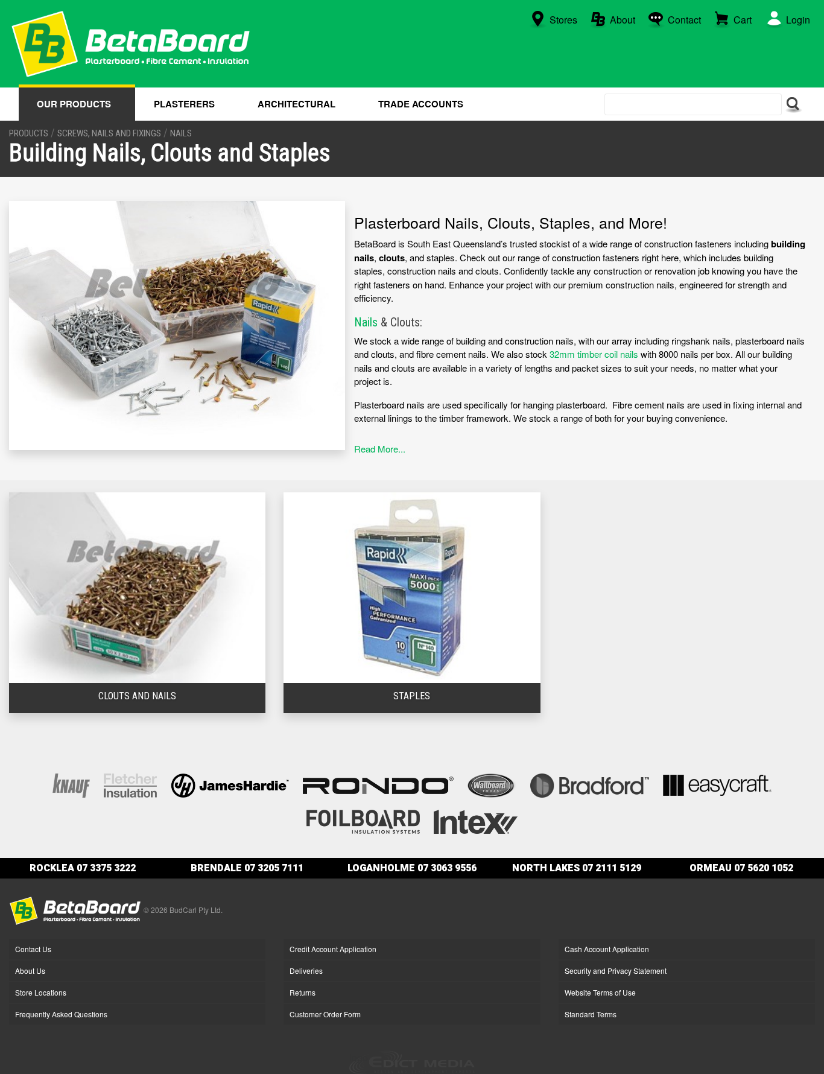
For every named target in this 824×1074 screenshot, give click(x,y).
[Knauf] (71, 784)
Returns (302, 992)
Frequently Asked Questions (61, 1014)
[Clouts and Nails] (137, 586)
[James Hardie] (230, 784)
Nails (366, 322)
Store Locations (40, 992)
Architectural (296, 103)
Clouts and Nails (137, 696)
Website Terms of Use (600, 992)
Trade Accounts (420, 103)
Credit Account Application (333, 949)
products (28, 133)
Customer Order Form (325, 1014)
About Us (30, 970)
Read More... (379, 448)
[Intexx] (475, 820)
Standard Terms (590, 1014)
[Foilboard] (363, 820)
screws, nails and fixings (109, 133)
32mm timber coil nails (594, 354)
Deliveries (306, 970)
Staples (411, 696)
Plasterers (184, 103)
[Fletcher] (130, 784)
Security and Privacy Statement (616, 970)
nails (181, 133)
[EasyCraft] (717, 784)
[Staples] (412, 586)
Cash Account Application (607, 949)
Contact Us (33, 949)
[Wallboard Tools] (492, 784)
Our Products (74, 103)
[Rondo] (378, 784)
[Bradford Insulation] (589, 784)
